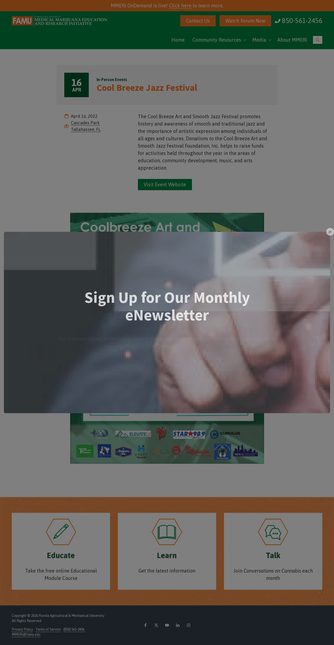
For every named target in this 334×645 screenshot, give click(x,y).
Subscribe (167, 353)
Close (330, 232)
